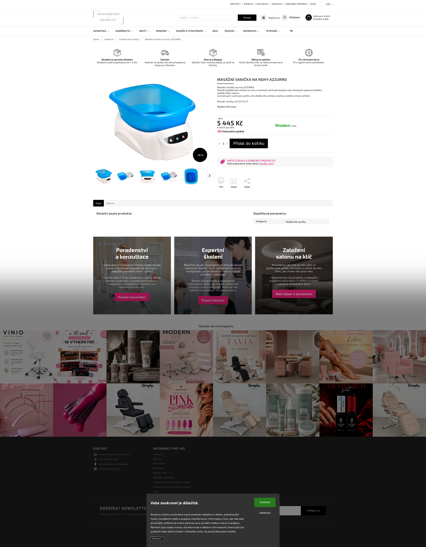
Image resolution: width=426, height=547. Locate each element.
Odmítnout (265, 513)
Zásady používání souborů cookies (172, 486)
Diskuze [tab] (110, 203)
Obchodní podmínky (297, 4)
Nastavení (157, 538)
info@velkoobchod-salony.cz (114, 454)
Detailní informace (226, 106)
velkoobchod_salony (109, 468)
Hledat (247, 17)
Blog (313, 4)
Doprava (248, 4)
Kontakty (235, 4)
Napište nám (160, 472)
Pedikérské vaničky (296, 221)
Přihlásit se (313, 510)
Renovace (277, 4)
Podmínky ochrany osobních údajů (171, 482)
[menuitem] (102, 31)
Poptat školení (213, 300)
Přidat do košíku (248, 143)
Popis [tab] (98, 203)
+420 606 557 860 (108, 459)
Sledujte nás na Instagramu (216, 326)
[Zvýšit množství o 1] (227, 143)
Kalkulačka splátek (233, 131)
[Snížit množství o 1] (219, 143)
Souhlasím (265, 502)
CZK (328, 4)
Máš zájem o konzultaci (294, 294)
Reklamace (263, 4)
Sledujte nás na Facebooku (113, 464)
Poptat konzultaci (132, 297)
